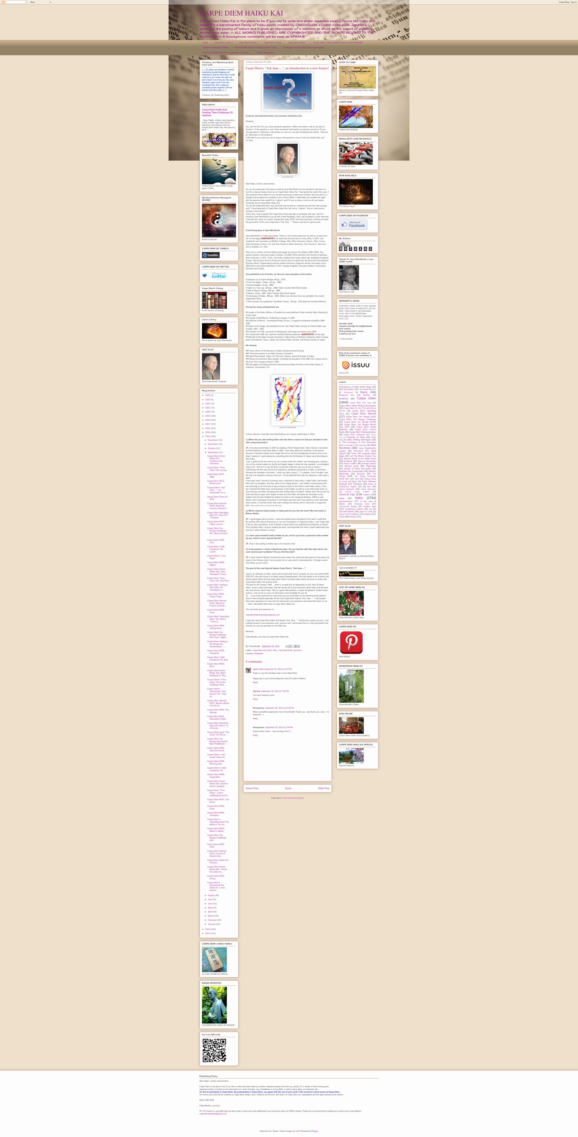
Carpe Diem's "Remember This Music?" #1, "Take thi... (217, 692)
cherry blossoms (368, 489)
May (210, 907)
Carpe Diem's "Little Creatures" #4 (216, 769)
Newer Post (252, 788)
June (210, 903)
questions (297, 650)
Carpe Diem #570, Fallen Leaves (216, 522)
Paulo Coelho (350, 463)
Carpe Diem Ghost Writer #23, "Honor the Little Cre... (217, 869)
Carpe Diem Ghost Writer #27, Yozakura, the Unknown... (216, 460)
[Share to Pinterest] (298, 646)
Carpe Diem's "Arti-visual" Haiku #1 (216, 755)
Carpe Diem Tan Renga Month (360, 422)
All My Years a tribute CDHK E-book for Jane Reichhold (338, 42)
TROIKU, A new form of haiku (215, 47)
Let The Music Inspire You (363, 456)
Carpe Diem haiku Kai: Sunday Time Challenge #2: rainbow (217, 112)
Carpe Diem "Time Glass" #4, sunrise (217, 468)
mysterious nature (354, 509)
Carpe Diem (366, 398)
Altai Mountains (346, 389)
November (213, 444)
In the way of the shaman (354, 445)
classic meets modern (357, 492)
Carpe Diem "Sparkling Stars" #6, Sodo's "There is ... (218, 619)
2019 (208, 416)
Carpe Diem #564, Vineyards (216, 651)
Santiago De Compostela (351, 471)
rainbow (367, 514)
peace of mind (365, 512)
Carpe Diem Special (363, 413)
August (211, 895)
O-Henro (348, 461)
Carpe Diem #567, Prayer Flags (216, 595)
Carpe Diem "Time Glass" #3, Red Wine (218, 579)
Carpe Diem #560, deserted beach (216, 749)
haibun (366, 494)
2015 (208, 432)
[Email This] (287, 646)
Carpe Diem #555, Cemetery (216, 813)
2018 (208, 420)
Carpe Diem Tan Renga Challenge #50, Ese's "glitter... (217, 634)
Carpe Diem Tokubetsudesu (363, 432)
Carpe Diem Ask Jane (262, 650)
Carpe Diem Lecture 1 (223, 42)
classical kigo (347, 494)
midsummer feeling (348, 506)
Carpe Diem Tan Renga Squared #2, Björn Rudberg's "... (217, 741)
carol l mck (258, 669)
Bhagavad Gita (346, 395)
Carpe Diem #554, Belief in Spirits (216, 829)
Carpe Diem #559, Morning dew (216, 762)
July (210, 899)
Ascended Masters (367, 389)
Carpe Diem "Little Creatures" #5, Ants (217, 658)
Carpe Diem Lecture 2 (248, 42)
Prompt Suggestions (265, 52)
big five (367, 486)
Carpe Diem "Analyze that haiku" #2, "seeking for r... (217, 587)
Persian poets (352, 466)
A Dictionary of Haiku (349, 387)
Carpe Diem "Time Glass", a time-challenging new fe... (218, 793)
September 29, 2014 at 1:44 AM (279, 727)
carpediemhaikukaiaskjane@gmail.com (263, 615)
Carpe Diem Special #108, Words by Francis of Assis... (216, 603)
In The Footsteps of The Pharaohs (357, 442)
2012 (208, 933)
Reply (255, 682)
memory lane (362, 504)
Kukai (353, 453)
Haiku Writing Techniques (359, 439)
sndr (297, 1131)
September (213, 452)
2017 (208, 424)
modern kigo (369, 506)
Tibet (357, 479)
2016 (208, 428)
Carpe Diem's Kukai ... (298, 42)
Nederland (258, 653)
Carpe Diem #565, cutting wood (216, 626)
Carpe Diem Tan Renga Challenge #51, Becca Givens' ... (217, 532)
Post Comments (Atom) (293, 798)
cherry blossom (346, 489)
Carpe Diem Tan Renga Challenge (357, 419)
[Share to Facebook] (295, 646)
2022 (208, 403)
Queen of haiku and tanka (357, 468)
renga (342, 516)
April (210, 911)
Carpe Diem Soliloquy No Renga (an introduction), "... (217, 644)
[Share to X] (292, 646)
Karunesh (358, 451)
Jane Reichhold (285, 650)
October (212, 448)
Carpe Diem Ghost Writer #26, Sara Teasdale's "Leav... (217, 571)
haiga (341, 498)
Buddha (366, 395)
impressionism (346, 501)
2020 (208, 411)
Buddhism (343, 398)
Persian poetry (369, 463)
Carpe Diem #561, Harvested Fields (216, 717)
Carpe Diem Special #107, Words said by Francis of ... (218, 703)
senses (353, 516)
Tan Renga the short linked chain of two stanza (303, 47)
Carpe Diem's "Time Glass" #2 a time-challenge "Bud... (216, 682)
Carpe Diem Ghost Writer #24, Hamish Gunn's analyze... (217, 783)
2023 (208, 399)
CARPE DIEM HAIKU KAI (241, 12)
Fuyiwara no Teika (355, 437)
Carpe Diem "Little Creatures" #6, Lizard (216, 549)
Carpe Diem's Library (273, 42)
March (211, 916)
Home (205, 42)
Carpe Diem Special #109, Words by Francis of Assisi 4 (217, 506)
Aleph (368, 387)
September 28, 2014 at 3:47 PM (278, 669)
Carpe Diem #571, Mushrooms (216, 482)
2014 (208, 436)
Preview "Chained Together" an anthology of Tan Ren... (227, 52)
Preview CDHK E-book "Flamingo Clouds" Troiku (256, 47)
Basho (363, 392)
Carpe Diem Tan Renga (358, 416)
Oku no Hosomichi (367, 461)
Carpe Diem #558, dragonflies (216, 775)
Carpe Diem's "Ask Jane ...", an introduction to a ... (217, 490)
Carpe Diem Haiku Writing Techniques (357, 405)
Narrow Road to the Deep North (360, 458)
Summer (361, 473)
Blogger (314, 1131)
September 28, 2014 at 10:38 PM (279, 708)
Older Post (323, 788)
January (212, 924)
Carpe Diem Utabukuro (354, 435)
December (213, 440)
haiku (275, 650)
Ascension (348, 392)
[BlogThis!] (290, 646)
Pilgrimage (371, 466)
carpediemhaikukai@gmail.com (213, 1114)
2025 (208, 395)
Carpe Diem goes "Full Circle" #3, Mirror (218, 733)
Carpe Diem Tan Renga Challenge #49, (216, 837)
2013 (208, 929)
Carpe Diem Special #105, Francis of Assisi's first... (216, 853)
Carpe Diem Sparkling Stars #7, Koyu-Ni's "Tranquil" (217, 515)
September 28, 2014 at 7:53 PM (275, 691)
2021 (208, 407)
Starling (256, 691)
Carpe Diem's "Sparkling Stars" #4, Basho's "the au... (218, 822)
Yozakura (357, 484)
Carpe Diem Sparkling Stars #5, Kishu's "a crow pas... (217, 725)
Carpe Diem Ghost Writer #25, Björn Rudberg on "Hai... (217, 673)
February (212, 920)
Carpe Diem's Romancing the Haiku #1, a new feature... (216, 886)
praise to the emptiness (349, 514)
